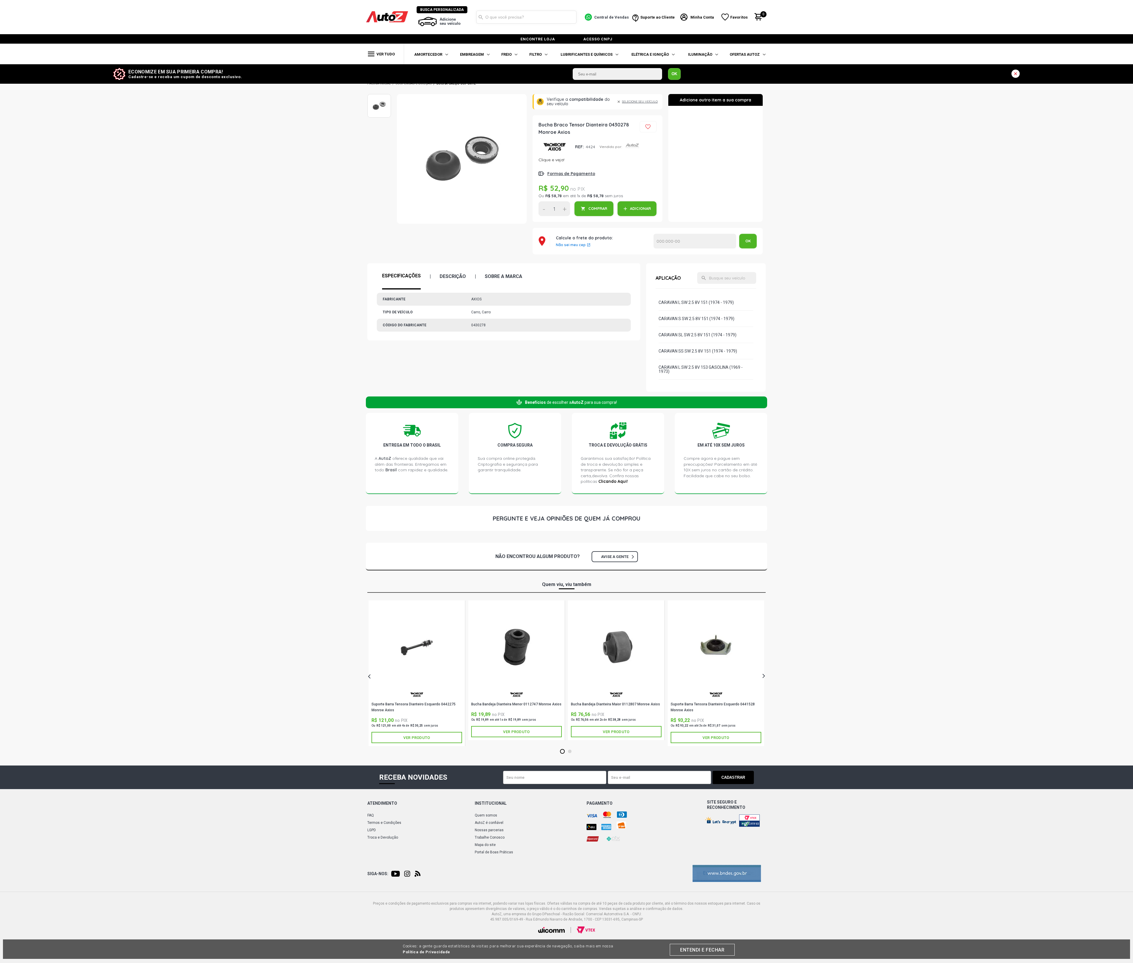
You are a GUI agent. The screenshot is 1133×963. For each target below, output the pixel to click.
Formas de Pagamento (571, 173)
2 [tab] (570, 751)
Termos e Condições (384, 823)
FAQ (370, 815)
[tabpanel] (417, 673)
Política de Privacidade (426, 952)
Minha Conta (702, 17)
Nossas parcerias (489, 830)
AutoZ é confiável (489, 823)
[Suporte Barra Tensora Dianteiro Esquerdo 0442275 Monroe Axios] (416, 647)
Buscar (480, 17)
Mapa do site (485, 845)
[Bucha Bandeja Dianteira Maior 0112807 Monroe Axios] (616, 647)
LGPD (371, 830)
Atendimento (382, 803)
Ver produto (416, 737)
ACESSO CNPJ (598, 39)
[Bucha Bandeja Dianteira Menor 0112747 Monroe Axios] (516, 647)
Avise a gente (614, 556)
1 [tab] (562, 752)
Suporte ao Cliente (657, 17)
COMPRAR (597, 208)
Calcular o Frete (695, 241)
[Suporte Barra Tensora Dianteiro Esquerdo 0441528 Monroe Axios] (716, 647)
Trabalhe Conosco (490, 837)
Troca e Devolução (382, 837)
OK (674, 74)
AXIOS (554, 146)
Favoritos (739, 17)
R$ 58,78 (553, 195)
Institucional (491, 803)
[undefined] (462, 159)
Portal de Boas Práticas (494, 852)
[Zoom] (379, 106)
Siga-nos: (377, 874)
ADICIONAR (640, 208)
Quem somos (486, 815)
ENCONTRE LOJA (537, 39)
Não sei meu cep (571, 245)
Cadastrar (733, 777)
